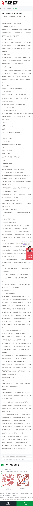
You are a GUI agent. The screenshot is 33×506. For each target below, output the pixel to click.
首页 (4, 8)
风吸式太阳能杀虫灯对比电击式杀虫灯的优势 (16, 456)
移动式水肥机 (22, 493)
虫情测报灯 (8, 493)
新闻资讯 (9, 8)
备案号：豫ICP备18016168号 (17, 499)
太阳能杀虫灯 (15, 493)
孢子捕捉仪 (7, 495)
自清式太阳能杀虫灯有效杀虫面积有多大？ (15, 459)
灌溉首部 (28, 493)
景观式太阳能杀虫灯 (6, 23)
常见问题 (15, 8)
